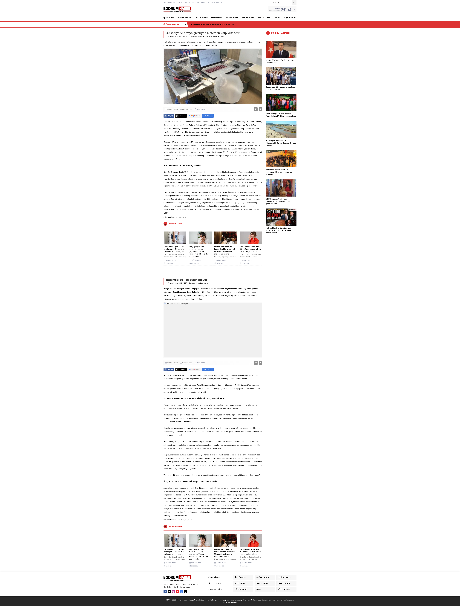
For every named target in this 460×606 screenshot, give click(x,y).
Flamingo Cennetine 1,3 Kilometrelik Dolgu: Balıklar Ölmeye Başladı (281, 143)
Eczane (173, 520)
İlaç (186, 520)
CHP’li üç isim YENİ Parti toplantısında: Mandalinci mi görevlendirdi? (278, 201)
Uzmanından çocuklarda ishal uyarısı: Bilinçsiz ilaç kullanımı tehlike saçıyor (174, 249)
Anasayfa (171, 36)
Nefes (184, 217)
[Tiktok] (185, 591)
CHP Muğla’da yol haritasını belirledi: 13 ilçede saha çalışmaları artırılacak (222, 24)
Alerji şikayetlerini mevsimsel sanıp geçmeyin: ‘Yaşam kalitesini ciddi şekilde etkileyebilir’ (198, 251)
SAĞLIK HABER (181, 36)
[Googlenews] (181, 591)
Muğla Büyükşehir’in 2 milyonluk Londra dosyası (280, 61)
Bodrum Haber (187, 109)
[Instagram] (173, 591)
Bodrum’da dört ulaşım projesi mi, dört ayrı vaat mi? (280, 88)
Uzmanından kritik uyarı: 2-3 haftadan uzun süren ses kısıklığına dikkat (250, 249)
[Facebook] (165, 591)
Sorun (190, 520)
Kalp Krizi (178, 217)
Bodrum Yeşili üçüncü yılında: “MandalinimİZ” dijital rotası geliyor (281, 115)
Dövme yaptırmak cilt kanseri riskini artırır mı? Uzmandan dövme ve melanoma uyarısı (224, 250)
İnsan (173, 217)
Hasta (182, 520)
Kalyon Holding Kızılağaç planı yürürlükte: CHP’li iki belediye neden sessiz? (279, 230)
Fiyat (178, 520)
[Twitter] (169, 591)
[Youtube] (177, 591)
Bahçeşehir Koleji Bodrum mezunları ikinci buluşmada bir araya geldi (279, 172)
